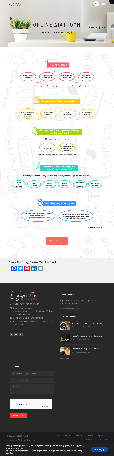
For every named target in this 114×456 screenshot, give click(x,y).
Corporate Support (95, 436)
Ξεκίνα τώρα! (57, 240)
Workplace (91, 439)
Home (45, 32)
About (67, 436)
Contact (103, 439)
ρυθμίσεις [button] (10, 453)
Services (78, 436)
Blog (58, 436)
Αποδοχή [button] (99, 449)
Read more (65, 359)
